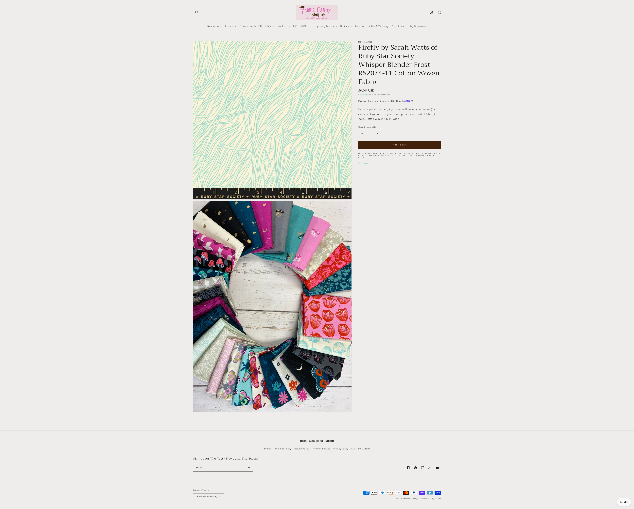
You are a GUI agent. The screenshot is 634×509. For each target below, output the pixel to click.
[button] (196, 12)
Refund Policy (301, 448)
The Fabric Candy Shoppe (413, 499)
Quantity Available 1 (367, 127)
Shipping (362, 95)
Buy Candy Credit (360, 448)
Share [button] (365, 163)
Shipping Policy (283, 448)
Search (267, 448)
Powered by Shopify (432, 499)
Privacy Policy (340, 448)
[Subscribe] (249, 467)
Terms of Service (321, 448)
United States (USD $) (206, 496)
